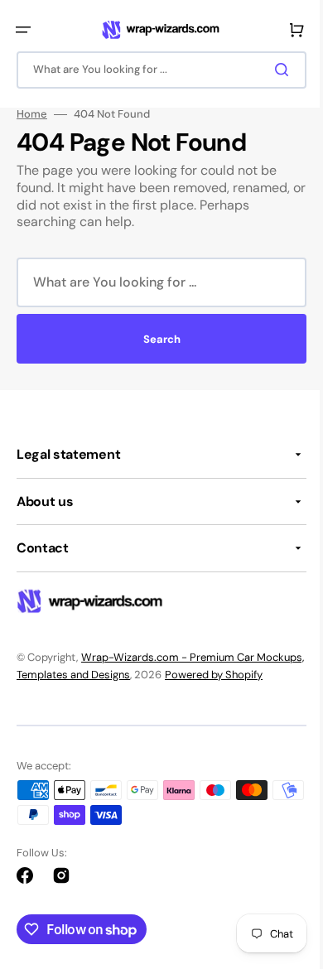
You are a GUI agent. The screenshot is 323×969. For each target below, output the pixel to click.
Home (32, 114)
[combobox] (155, 70)
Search (155, 339)
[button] (23, 30)
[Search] (272, 69)
